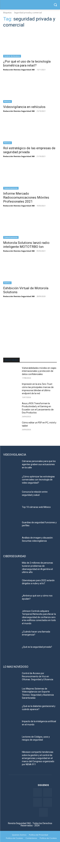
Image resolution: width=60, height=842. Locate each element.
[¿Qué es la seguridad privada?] (11, 651)
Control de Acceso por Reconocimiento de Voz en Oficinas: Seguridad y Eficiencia (37, 676)
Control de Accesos (12, 56)
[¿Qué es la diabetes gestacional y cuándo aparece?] (11, 710)
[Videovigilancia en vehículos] (30, 89)
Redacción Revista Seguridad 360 (18, 69)
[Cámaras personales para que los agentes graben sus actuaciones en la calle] (11, 465)
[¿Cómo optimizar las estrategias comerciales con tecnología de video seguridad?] (11, 480)
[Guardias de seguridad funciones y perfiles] (11, 526)
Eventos (7, 283)
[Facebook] (37, 792)
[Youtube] (47, 802)
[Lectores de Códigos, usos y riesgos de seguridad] (11, 740)
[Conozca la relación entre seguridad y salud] (11, 495)
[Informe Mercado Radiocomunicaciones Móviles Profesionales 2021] (30, 176)
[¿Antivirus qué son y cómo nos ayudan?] (11, 599)
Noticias (7, 101)
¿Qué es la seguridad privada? (37, 647)
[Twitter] (47, 792)
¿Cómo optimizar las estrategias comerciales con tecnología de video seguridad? (38, 479)
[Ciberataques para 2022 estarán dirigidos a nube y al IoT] (11, 584)
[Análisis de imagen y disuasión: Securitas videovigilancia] (11, 541)
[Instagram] (43, 812)
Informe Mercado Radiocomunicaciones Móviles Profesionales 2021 (26, 197)
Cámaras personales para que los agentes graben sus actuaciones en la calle (39, 464)
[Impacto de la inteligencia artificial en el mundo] (11, 725)
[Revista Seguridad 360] (30, 5)
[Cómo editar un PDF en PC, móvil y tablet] (11, 426)
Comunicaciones (11, 188)
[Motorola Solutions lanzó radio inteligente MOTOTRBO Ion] (30, 225)
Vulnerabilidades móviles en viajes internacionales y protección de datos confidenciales (39, 371)
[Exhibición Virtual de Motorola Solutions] (30, 270)
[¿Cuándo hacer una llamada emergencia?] (11, 635)
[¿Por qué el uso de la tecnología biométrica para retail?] (30, 44)
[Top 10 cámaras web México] (11, 511)
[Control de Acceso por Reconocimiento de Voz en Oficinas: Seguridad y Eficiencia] (11, 677)
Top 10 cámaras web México (36, 507)
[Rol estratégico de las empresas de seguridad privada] (30, 131)
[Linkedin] (37, 802)
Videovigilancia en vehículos (24, 107)
